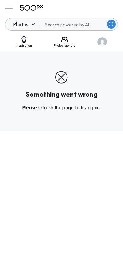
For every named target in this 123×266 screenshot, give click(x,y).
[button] (111, 24)
